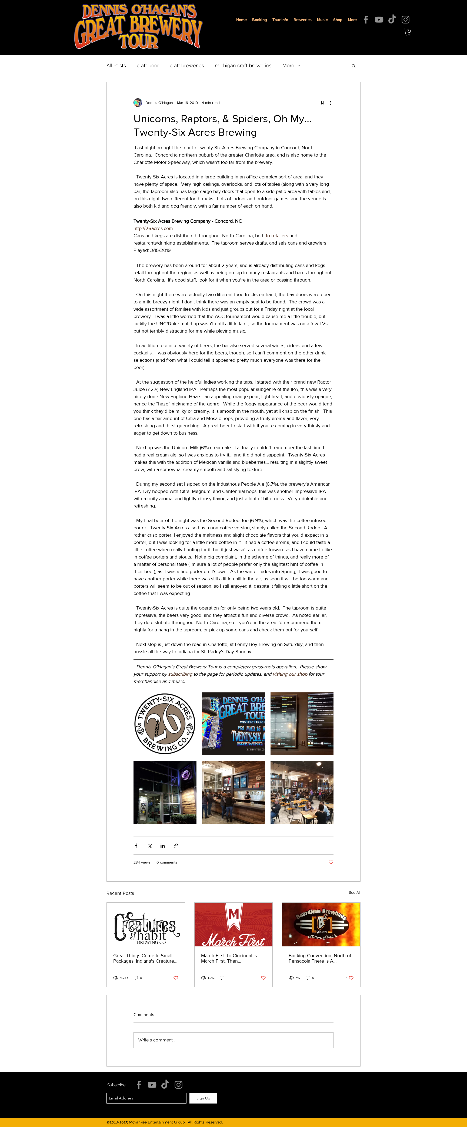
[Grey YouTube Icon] (379, 19)
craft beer (148, 65)
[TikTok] (392, 19)
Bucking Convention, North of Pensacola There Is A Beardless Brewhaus (320, 958)
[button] (408, 32)
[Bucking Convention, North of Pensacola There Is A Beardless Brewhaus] (321, 924)
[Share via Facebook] (136, 845)
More (288, 65)
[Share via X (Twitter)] (149, 845)
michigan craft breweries (243, 65)
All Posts (116, 65)
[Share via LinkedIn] (162, 845)
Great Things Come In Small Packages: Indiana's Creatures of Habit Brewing (144, 958)
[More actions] (330, 102)
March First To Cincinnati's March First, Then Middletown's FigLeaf (229, 958)
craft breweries (187, 65)
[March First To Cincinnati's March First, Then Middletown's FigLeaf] (234, 924)
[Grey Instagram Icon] (405, 19)
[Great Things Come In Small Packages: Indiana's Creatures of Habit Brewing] (146, 924)
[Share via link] (175, 845)
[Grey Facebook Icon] (366, 19)
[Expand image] (165, 723)
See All (355, 892)
